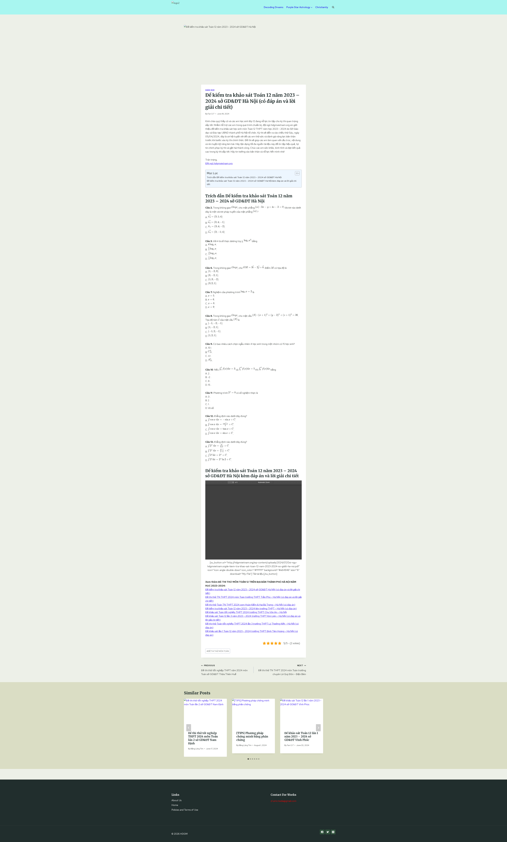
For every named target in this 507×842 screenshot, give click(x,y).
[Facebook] (322, 832)
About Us (177, 800)
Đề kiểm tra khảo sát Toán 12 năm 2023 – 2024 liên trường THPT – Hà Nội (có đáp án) (251, 608)
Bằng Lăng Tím (197, 748)
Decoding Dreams (273, 7)
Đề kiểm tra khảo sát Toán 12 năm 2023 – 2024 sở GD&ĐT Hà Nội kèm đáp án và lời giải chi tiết (251, 182)
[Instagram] (333, 832)
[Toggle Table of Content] (296, 173)
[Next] (318, 727)
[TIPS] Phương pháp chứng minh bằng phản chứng (252, 736)
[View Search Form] (333, 7)
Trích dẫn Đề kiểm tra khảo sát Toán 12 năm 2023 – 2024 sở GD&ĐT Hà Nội (244, 177)
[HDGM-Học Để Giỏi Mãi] (178, 7)
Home (175, 805)
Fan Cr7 (211, 113)
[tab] (248, 759)
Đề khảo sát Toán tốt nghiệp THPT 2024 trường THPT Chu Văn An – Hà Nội (246, 612)
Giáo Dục (210, 90)
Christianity (321, 7)
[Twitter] (327, 832)
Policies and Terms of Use (185, 809)
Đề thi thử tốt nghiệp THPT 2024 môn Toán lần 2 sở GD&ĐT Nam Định (203, 738)
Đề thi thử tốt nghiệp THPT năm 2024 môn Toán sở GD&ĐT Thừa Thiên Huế (224, 670)
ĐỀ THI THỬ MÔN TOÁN (218, 651)
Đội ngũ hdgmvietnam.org (219, 163)
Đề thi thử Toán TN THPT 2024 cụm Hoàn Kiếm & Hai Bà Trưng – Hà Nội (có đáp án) (250, 604)
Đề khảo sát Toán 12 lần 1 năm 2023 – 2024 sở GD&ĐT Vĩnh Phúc (301, 736)
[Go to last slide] (188, 727)
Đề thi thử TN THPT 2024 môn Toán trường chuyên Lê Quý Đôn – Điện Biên (282, 670)
